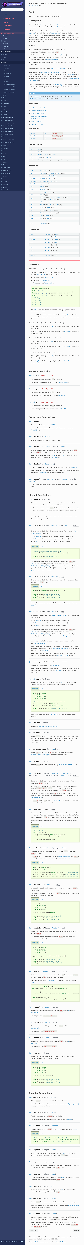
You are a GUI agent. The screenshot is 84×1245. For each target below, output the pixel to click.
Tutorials (6, 68)
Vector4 (5, 187)
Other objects (6, 46)
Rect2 (4, 154)
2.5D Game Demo (36, 124)
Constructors (7, 73)
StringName (6, 167)
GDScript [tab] (35, 546)
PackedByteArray (8, 117)
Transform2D (6, 170)
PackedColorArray (8, 120)
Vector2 (5, 176)
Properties (7, 71)
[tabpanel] (55, 553)
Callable (5, 98)
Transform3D (6, 173)
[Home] (29, 5)
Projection (6, 148)
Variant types (7, 51)
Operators (6, 79)
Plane (4, 145)
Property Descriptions (9, 84)
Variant (5, 54)
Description (7, 65)
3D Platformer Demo (37, 119)
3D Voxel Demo (35, 121)
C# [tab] (42, 546)
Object (5, 114)
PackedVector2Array (8, 137)
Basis (4, 62)
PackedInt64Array (8, 131)
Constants (6, 81)
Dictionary (6, 103)
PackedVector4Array (8, 142)
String (4, 165)
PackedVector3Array (8, 140)
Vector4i (5, 190)
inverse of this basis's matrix (47, 726)
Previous (34, 1230)
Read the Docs (60, 1242)
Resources (5, 43)
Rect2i (4, 156)
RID (4, 159)
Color (4, 100)
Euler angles (36, 533)
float (4, 106)
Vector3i (5, 184)
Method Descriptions (9, 89)
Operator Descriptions (9, 92)
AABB (4, 57)
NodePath (6, 112)
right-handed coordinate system (51, 72)
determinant (42, 503)
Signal (5, 162)
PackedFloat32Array (8, 123)
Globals (5, 38)
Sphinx (37, 1242)
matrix (55, 25)
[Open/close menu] (1, 38)
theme (46, 1242)
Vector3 (5, 181)
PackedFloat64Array (8, 126)
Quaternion (6, 151)
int (4, 109)
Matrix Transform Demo (38, 116)
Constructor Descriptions (10, 87)
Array (4, 60)
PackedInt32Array (8, 128)
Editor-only (6, 49)
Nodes (4, 41)
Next (76, 1230)
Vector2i (5, 179)
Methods (6, 76)
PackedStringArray (8, 134)
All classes (5, 36)
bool (4, 95)
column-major (58, 85)
